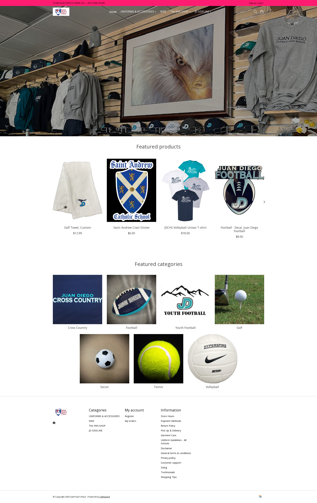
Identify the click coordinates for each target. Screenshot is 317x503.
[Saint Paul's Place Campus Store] (61, 11)
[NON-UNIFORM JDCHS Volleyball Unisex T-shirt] (185, 190)
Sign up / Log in (256, 3)
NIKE (163, 11)
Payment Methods (171, 420)
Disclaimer (166, 448)
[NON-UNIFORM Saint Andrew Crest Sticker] (131, 190)
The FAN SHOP (97, 425)
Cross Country (77, 328)
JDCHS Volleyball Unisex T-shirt (185, 227)
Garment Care (168, 435)
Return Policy (168, 425)
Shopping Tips (169, 477)
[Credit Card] (260, 496)
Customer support (171, 462)
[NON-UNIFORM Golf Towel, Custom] (77, 190)
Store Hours (167, 416)
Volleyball (212, 387)
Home (113, 11)
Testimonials (168, 472)
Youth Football (185, 328)
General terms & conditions (176, 453)
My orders (130, 420)
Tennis (158, 387)
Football (131, 328)
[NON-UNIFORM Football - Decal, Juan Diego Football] (239, 190)
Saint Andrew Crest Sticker (131, 227)
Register (129, 416)
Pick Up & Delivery (171, 430)
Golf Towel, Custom (77, 227)
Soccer (104, 387)
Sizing (164, 467)
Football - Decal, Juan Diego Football (239, 229)
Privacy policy (168, 457)
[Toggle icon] (255, 12)
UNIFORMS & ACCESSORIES (104, 416)
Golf (239, 328)
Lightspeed (104, 496)
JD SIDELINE (96, 430)
